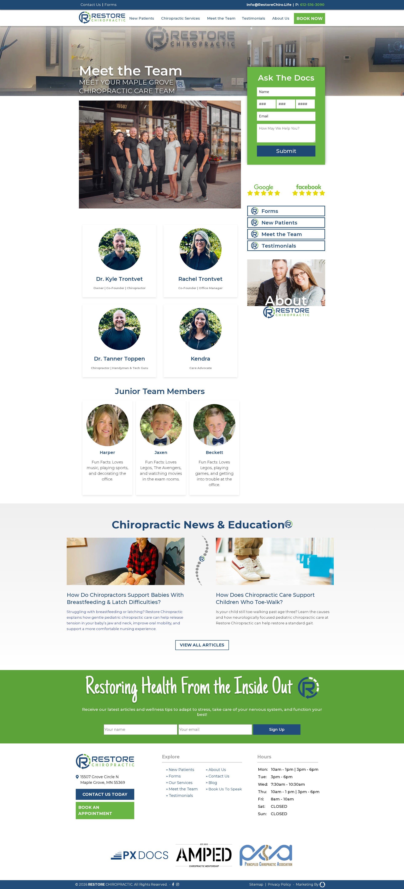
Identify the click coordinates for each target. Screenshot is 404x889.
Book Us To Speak (224, 789)
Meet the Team (221, 18)
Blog (212, 782)
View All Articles (202, 645)
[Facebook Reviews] (308, 190)
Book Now (309, 18)
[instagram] (177, 884)
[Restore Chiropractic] (102, 22)
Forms (111, 5)
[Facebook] (173, 884)
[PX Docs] (139, 858)
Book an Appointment (95, 810)
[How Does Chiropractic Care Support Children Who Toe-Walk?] (275, 582)
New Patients (141, 18)
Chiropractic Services (180, 18)
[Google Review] (263, 190)
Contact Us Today (104, 794)
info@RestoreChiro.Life (269, 5)
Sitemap (256, 884)
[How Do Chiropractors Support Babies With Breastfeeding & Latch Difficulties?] (126, 585)
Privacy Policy (279, 884)
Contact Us (91, 5)
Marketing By (307, 884)
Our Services (180, 782)
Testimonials (253, 18)
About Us (280, 18)
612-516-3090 (312, 5)
